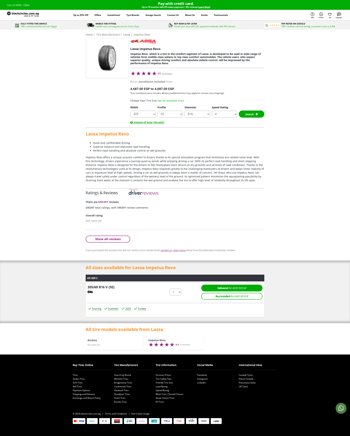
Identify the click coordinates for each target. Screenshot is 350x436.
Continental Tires (122, 386)
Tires (75, 375)
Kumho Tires (120, 401)
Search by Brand (122, 375)
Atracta (92, 340)
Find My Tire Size (164, 382)
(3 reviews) (167, 73)
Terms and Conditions (116, 413)
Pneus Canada (246, 378)
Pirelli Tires (119, 398)
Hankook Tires (121, 390)
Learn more (179, 250)
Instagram (202, 378)
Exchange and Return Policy (87, 398)
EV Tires (160, 401)
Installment (113, 15)
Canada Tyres (246, 375)
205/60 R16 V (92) (101, 287)
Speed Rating (220, 107)
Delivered (231, 288)
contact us (166, 250)
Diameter (190, 107)
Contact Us (173, 15)
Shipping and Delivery (84, 394)
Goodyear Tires (122, 394)
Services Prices (163, 375)
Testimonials (221, 15)
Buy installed (231, 296)
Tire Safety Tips (163, 378)
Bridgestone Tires (123, 382)
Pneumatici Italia (247, 382)
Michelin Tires (121, 378)
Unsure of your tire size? (148, 122)
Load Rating (162, 386)
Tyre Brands (132, 15)
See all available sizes (171, 100)
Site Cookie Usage (140, 413)
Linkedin (201, 382)
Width (134, 107)
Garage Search (153, 15)
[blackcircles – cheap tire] (27, 15)
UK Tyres (243, 386)
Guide (204, 15)
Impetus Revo (157, 340)
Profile (162, 107)
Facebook (202, 375)
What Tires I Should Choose (169, 394)
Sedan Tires (79, 378)
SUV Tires (78, 382)
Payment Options (81, 390)
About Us (190, 15)
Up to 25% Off (80, 15)
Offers (97, 15)
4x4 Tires (77, 386)
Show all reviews (108, 239)
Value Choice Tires (165, 398)
